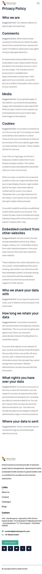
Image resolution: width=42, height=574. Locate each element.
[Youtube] (16, 548)
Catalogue (6, 502)
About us (5, 492)
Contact (5, 497)
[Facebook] (4, 548)
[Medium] (28, 548)
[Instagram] (10, 548)
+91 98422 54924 (12, 534)
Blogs (4, 506)
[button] (10, 542)
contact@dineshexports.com (17, 531)
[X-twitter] (22, 548)
